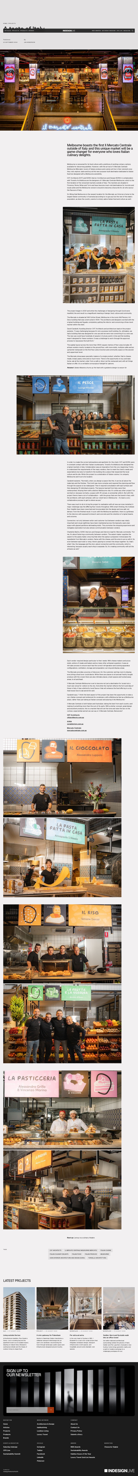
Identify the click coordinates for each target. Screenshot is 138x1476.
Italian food (76, 1254)
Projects (15, 30)
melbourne (105, 1254)
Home (5, 1424)
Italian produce (91, 1254)
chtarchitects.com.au (75, 717)
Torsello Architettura (97, 1258)
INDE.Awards (75, 1447)
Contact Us (75, 1427)
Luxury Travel (42, 1434)
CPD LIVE (120, 30)
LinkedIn (40, 1457)
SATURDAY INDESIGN (109, 30)
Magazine (127, 30)
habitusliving (42, 1427)
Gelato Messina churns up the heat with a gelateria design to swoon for (100, 368)
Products (24, 30)
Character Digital (111, 1447)
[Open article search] (132, 30)
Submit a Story (76, 1434)
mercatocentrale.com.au (77, 730)
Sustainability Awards (79, 1450)
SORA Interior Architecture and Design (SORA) (67, 1258)
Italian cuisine (106, 1250)
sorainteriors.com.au (75, 724)
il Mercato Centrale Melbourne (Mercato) (81, 1250)
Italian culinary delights (59, 1254)
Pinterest (40, 1461)
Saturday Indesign (10, 1447)
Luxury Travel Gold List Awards (83, 1457)
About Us (74, 1424)
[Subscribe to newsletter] (50, 1410)
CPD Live (6, 1450)
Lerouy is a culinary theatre (84, 1238)
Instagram (41, 1447)
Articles (8, 30)
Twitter (40, 1450)
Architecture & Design (45, 1424)
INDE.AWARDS (96, 30)
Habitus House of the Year (81, 1454)
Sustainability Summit (11, 1454)
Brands (31, 30)
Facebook (41, 1454)
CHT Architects (55, 1250)
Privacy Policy (76, 1431)
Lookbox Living (42, 1431)
